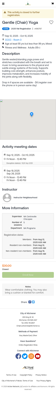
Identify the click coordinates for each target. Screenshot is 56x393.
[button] (51, 22)
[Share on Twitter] (33, 302)
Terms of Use (28, 381)
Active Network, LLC (15, 387)
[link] (13, 39)
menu (3, 3)
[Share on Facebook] (30, 302)
